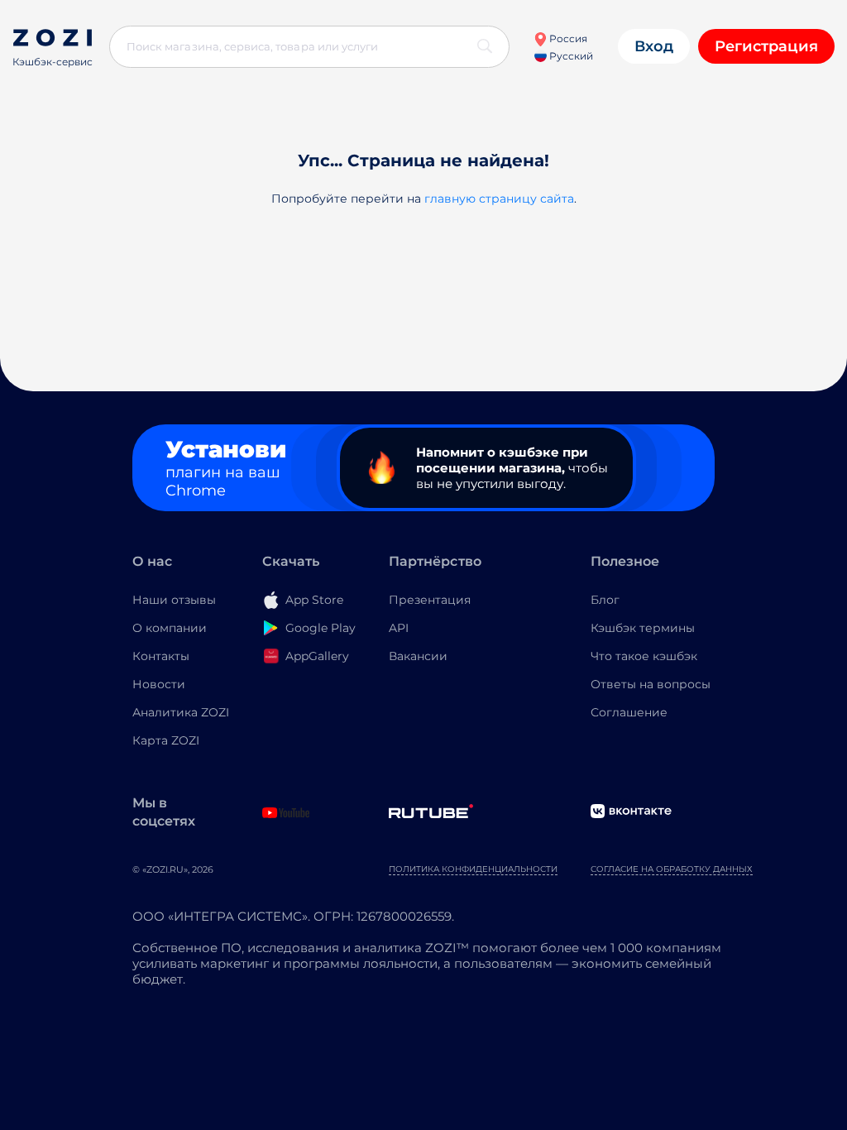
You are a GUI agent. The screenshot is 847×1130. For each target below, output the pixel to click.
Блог (605, 599)
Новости (158, 684)
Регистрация (766, 46)
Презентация (430, 599)
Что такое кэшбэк (644, 656)
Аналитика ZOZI (180, 712)
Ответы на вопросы (651, 684)
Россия (567, 38)
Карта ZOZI (165, 740)
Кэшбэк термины (643, 627)
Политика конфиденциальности (473, 869)
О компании (169, 627)
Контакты (160, 656)
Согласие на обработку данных (672, 869)
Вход (653, 46)
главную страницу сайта (499, 198)
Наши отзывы (174, 599)
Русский (570, 56)
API (399, 627)
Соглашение (629, 712)
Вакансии (418, 656)
